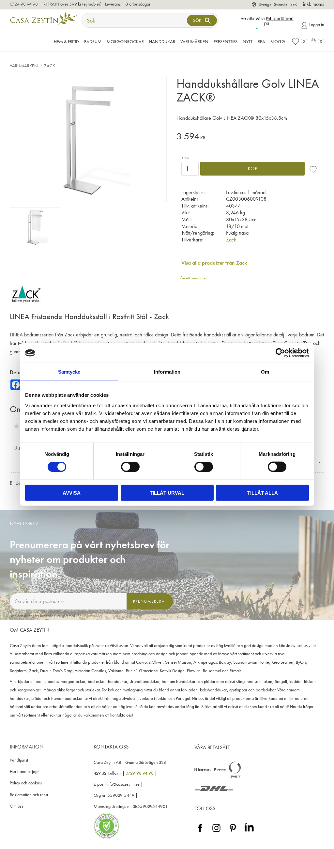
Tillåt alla (262, 492)
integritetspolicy (92, 615)
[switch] (130, 467)
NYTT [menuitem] (247, 41)
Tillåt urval (167, 492)
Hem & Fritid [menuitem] (66, 41)
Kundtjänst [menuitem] (19, 760)
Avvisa (72, 492)
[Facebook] (200, 832)
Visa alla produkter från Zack (214, 262)
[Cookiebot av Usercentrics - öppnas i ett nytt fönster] (280, 353)
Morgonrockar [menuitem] (125, 41)
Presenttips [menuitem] (225, 41)
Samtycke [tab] (69, 372)
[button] (299, 41)
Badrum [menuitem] (92, 41)
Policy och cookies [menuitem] (26, 783)
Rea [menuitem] (261, 41)
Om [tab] (265, 372)
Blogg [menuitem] (277, 41)
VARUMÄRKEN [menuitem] (194, 41)
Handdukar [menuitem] (162, 41)
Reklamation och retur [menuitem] (29, 794)
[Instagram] (216, 832)
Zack (231, 239)
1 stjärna (16, 426)
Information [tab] (167, 372)
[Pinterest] (232, 832)
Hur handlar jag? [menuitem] (24, 771)
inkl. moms (313, 4)
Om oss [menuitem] (16, 806)
